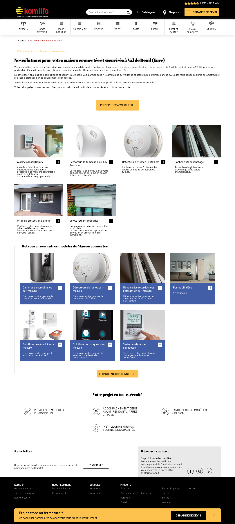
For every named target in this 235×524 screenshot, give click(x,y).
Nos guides (95, 488)
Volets (192, 488)
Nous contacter (22, 497)
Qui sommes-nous (23, 488)
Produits (125, 484)
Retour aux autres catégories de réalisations (41, 50)
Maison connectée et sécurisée (136, 493)
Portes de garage (171, 488)
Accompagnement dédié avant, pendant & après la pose (120, 411)
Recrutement (59, 493)
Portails (124, 502)
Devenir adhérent (61, 488)
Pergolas (125, 497)
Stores (165, 497)
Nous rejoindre (61, 484)
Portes (165, 493)
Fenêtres (125, 488)
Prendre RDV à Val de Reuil (117, 105)
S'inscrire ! (96, 465)
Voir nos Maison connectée (117, 373)
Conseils (95, 484)
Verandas (166, 502)
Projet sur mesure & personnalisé (49, 411)
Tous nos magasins (24, 493)
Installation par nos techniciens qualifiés (119, 428)
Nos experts (96, 493)
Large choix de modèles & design (189, 411)
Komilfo (19, 484)
